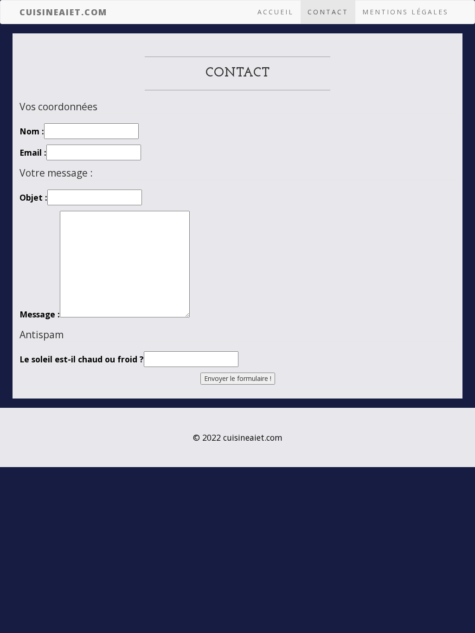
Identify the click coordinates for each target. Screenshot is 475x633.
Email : (32, 152)
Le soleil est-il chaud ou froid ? (81, 359)
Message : (39, 314)
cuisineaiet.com (63, 12)
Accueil (275, 11)
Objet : (33, 197)
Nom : (31, 131)
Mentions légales (405, 11)
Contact (328, 11)
